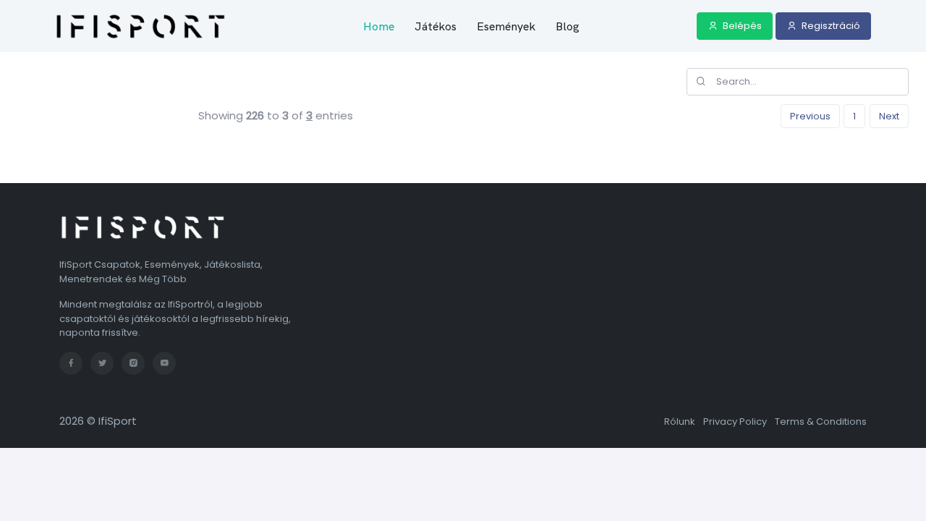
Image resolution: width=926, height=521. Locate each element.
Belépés (741, 26)
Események (506, 26)
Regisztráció (829, 26)
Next (889, 116)
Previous (810, 116)
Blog (567, 26)
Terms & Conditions (821, 421)
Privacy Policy (735, 421)
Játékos (435, 26)
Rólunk (679, 421)
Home (378, 26)
